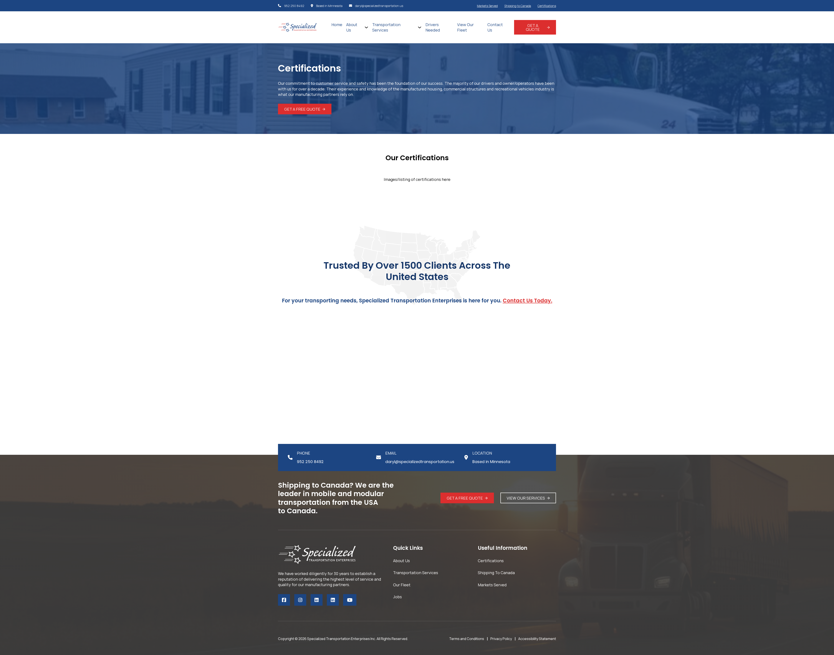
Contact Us (495, 27)
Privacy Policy (501, 638)
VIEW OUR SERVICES (526, 498)
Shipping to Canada (517, 6)
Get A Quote (533, 27)
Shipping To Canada (496, 572)
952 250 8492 (294, 6)
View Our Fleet (465, 27)
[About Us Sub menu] (366, 27)
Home (336, 24)
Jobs (397, 596)
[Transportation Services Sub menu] (420, 27)
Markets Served (487, 6)
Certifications (547, 6)
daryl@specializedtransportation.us (379, 6)
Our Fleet (401, 584)
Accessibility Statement (537, 638)
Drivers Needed (432, 27)
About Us (351, 27)
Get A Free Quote (302, 109)
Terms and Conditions (466, 638)
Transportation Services (386, 27)
